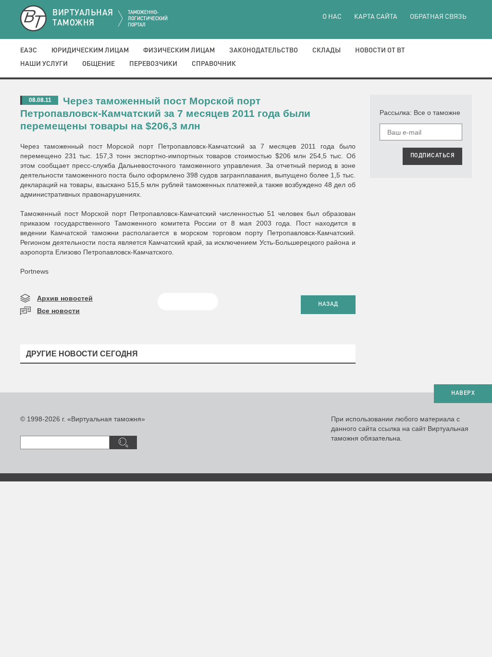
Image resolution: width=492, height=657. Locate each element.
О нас (332, 16)
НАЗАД (328, 304)
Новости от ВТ (380, 50)
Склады (326, 50)
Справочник (214, 64)
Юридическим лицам (90, 50)
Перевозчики (153, 64)
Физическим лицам (179, 50)
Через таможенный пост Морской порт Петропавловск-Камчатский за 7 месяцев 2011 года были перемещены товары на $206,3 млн (165, 113)
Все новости (58, 311)
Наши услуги (44, 64)
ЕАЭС (28, 50)
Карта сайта (375, 16)
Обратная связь (438, 16)
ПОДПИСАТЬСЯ (432, 156)
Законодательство (263, 50)
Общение (98, 64)
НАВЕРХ (463, 393)
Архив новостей (65, 298)
